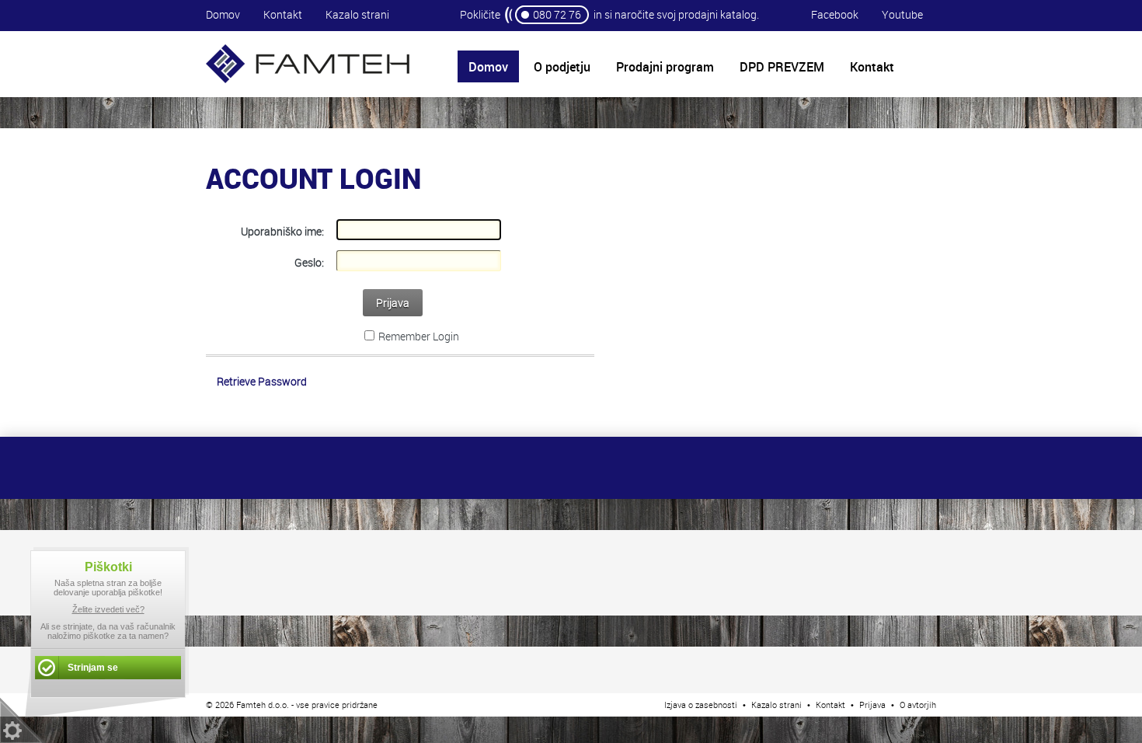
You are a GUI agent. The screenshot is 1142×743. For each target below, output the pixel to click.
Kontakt (282, 14)
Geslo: (309, 262)
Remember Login (418, 336)
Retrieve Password (262, 381)
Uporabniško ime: (282, 231)
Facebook (834, 14)
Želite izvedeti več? (108, 609)
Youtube (902, 14)
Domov (223, 14)
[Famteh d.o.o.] (307, 81)
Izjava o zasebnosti (700, 704)
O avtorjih (918, 704)
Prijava (392, 302)
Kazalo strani (357, 14)
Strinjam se (93, 667)
